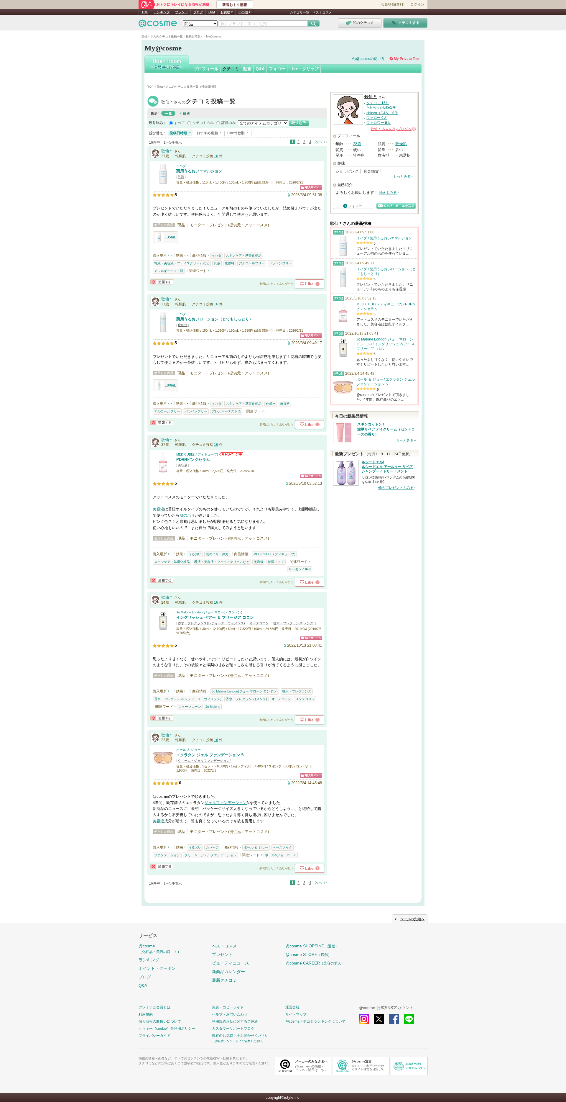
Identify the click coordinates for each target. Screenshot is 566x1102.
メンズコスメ (305, 699)
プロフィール (206, 68)
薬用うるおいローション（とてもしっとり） (214, 319)
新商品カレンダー (228, 971)
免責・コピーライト (228, 1007)
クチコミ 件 (377, 103)
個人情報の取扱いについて (160, 1021)
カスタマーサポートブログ (233, 1028)
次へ (318, 142)
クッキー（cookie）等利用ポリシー (167, 1028)
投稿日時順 (178, 133)
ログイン (417, 4)
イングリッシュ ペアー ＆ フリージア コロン (215, 617)
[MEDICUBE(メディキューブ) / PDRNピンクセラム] (163, 470)
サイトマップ (296, 1014)
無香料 (229, 263)
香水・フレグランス (296, 691)
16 (216, 156)
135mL (170, 237)
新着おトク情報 (234, 5)
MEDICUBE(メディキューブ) (197, 454)
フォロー (277, 68)
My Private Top (406, 59)
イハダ (181, 166)
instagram (364, 1019)
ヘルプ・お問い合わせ (229, 1014)
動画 (247, 68)
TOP (145, 12)
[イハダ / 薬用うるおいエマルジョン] (163, 181)
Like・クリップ (304, 68)
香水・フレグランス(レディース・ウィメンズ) (211, 623)
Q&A (211, 12)
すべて (179, 123)
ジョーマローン (189, 706)
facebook (394, 1019)
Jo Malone (212, 706)
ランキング (162, 12)
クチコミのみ (203, 123)
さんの (393, 129)
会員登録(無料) (392, 4)
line (409, 1019)
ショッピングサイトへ (311, 187)
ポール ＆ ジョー (188, 749)
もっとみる (402, 176)
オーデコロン (259, 623)
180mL (170, 385)
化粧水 (182, 325)
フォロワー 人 (378, 123)
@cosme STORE (308, 954)
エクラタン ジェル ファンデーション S (210, 755)
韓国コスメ (276, 562)
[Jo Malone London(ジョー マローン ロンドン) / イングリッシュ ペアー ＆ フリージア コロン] (163, 628)
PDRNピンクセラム (193, 459)
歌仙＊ (198, 102)
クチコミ (231, 68)
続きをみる (388, 193)
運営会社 (292, 1007)
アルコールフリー (252, 263)
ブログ (198, 12)
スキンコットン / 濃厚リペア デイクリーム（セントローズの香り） (386, 429)
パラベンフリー (280, 263)
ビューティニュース (230, 963)
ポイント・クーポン (157, 968)
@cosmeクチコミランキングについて (315, 1021)
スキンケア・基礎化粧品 (243, 255)
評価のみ (228, 123)
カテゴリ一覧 (299, 12)
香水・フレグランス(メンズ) (294, 623)
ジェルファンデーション (226, 802)
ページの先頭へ (412, 919)
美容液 (182, 465)
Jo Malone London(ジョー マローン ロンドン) (209, 612)
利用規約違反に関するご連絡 (235, 1021)
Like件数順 (236, 133)
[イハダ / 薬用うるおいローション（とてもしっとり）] (163, 330)
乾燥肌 (401, 144)
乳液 (181, 177)
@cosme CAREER (315, 963)
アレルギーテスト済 (168, 271)
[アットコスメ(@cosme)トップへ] (158, 25)
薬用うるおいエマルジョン (199, 171)
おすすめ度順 (207, 133)
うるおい (194, 554)
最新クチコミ (224, 980)
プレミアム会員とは (154, 1007)
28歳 (357, 144)
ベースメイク (282, 847)
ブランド (181, 12)
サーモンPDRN (300, 569)
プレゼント (222, 954)
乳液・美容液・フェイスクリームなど (181, 263)
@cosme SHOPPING (312, 946)
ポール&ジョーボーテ (280, 855)
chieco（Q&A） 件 (382, 113)
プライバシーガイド (154, 1036)
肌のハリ (187, 515)
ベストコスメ (322, 12)
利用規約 (146, 1014)
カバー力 (212, 847)
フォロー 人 (376, 118)
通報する (161, 281)
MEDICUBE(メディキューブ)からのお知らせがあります (231, 454)
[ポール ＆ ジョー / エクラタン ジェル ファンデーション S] (163, 765)
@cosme (160, 949)
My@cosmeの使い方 (367, 59)
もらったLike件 (382, 107)
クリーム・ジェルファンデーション (204, 760)
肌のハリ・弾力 (217, 554)
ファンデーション (167, 855)
